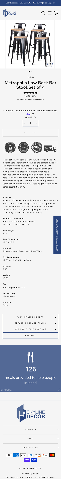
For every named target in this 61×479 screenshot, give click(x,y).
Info (30, 439)
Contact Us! (30, 448)
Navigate (30, 429)
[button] (30, 92)
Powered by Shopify (30, 473)
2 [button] (32, 72)
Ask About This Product (30, 329)
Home (30, 76)
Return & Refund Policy (30, 323)
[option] (30, 3)
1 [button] (29, 72)
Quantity (30, 117)
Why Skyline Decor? (30, 317)
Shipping (21, 99)
